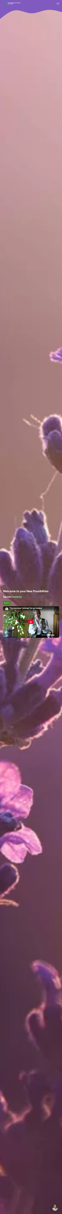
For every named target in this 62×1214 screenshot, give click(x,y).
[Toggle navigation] (58, 3)
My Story (6, 603)
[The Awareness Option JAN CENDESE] (5, 3)
